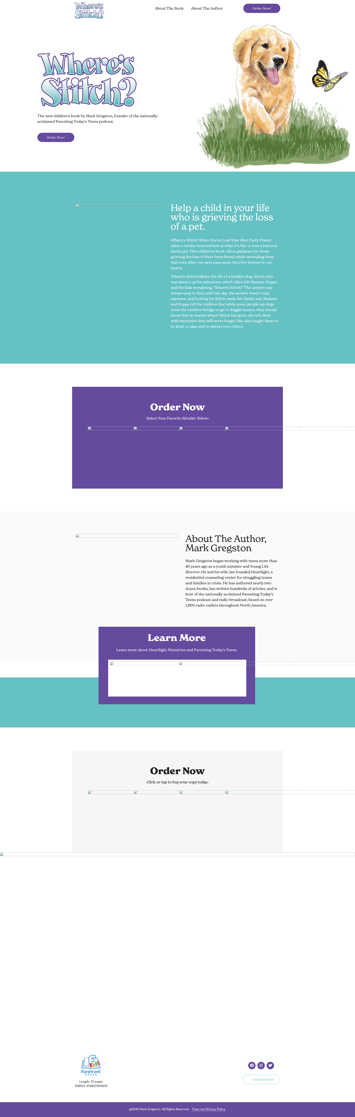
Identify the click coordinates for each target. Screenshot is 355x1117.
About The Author (207, 8)
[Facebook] (252, 1065)
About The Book (169, 8)
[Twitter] (270, 1065)
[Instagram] (261, 1065)
